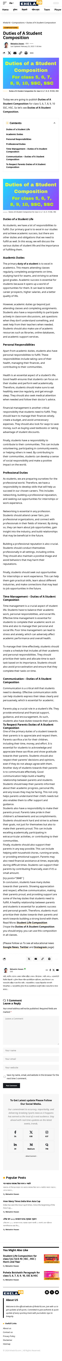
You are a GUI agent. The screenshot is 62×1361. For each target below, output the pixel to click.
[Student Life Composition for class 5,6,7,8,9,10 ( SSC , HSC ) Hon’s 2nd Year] (51, 1258)
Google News (11, 947)
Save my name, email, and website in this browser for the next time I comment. (33, 1077)
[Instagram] (46, 1134)
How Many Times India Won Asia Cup (21, 1201)
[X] (53, 970)
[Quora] (46, 1147)
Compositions (11, 28)
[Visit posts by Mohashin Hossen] (6, 45)
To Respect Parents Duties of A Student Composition (26, 165)
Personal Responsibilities (18, 139)
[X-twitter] (52, 1292)
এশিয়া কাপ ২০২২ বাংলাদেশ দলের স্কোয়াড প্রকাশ (19, 1218)
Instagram (40, 947)
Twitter (24, 947)
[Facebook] (50, 970)
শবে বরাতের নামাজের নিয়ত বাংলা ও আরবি (17, 1183)
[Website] (46, 970)
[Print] (26, 52)
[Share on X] (9, 52)
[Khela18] (31, 3)
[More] (31, 52)
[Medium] (31, 1147)
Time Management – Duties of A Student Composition (26, 150)
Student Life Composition (32, 922)
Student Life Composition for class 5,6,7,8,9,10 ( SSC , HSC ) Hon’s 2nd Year (20, 1258)
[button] (5, 3)
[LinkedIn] (15, 1147)
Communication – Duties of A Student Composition (25, 158)
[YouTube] (57, 970)
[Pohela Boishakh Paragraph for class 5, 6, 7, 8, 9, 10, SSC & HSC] (51, 1275)
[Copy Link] (20, 52)
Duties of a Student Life (18, 129)
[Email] (14, 52)
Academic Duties (14, 134)
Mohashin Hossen (17, 44)
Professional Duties (16, 144)
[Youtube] (57, 1292)
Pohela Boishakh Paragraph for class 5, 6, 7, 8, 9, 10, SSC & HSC (21, 1274)
